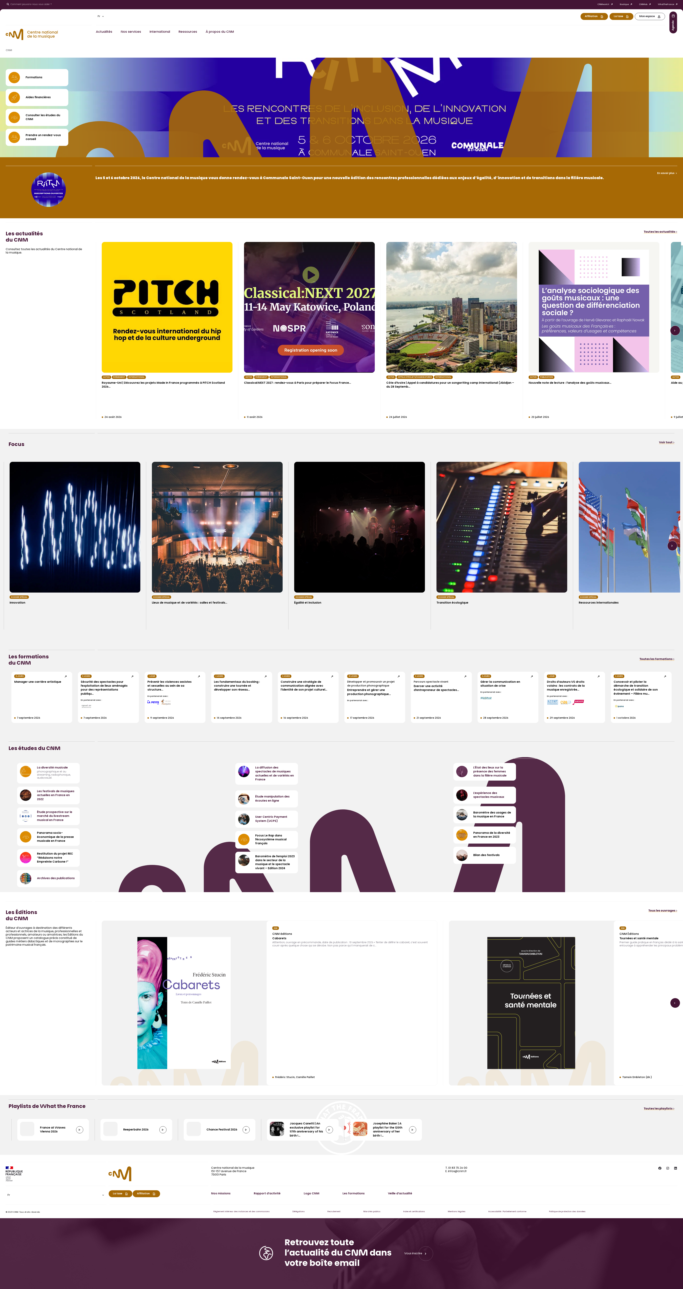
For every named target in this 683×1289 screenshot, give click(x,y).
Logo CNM (311, 1193)
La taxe (618, 16)
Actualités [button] (104, 32)
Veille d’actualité (400, 1193)
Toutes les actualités (660, 232)
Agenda (673, 25)
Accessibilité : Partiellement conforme (507, 1212)
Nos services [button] (131, 32)
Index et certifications (414, 1212)
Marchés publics (371, 1212)
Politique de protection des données (567, 1212)
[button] (100, 16)
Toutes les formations (656, 659)
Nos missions (221, 1193)
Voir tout (666, 442)
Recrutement (333, 1212)
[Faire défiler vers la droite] (675, 331)
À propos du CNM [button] (220, 32)
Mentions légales (456, 1212)
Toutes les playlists (658, 1108)
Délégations (298, 1212)
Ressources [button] (188, 32)
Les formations (354, 1193)
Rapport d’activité (267, 1193)
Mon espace (647, 16)
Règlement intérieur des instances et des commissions (241, 1212)
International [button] (160, 32)
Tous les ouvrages (662, 910)
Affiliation (591, 16)
